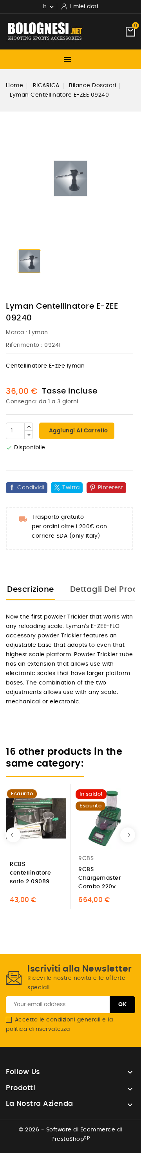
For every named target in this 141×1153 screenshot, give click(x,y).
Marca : (16, 332)
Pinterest (110, 487)
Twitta (71, 487)
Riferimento (23, 345)
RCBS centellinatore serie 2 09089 (30, 873)
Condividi (30, 487)
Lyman (38, 332)
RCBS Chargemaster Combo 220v (99, 878)
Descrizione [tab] (30, 589)
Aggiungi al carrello (77, 431)
